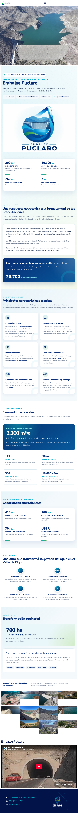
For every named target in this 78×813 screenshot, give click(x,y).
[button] (45, 2)
